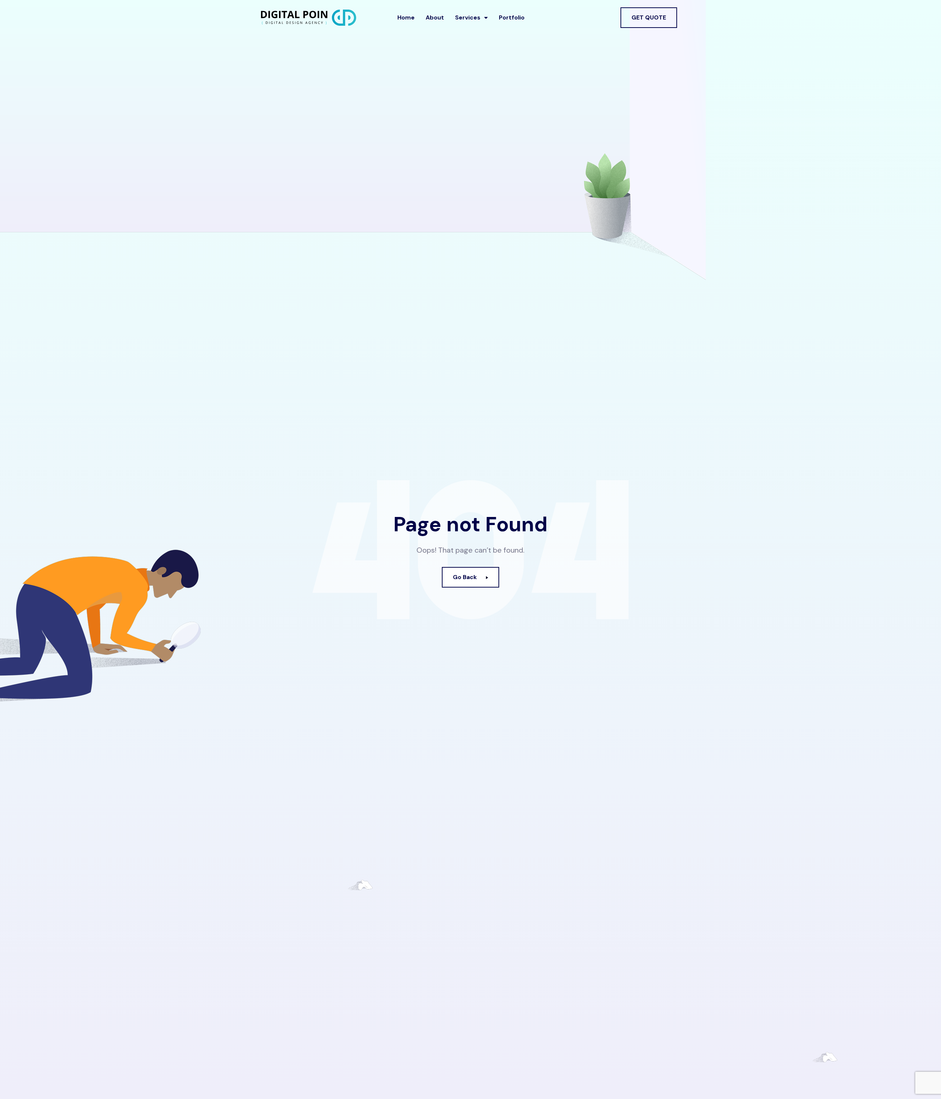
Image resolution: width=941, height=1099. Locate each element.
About (435, 17)
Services (467, 17)
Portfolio (512, 17)
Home (406, 17)
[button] (648, 17)
